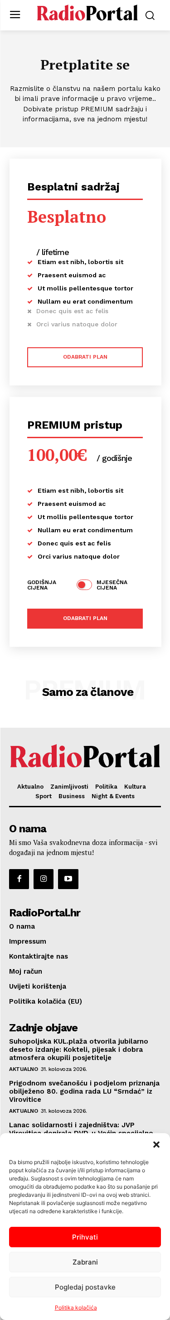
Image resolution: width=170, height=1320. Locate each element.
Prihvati (85, 1237)
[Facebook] (19, 879)
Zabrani (85, 1262)
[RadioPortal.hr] (87, 14)
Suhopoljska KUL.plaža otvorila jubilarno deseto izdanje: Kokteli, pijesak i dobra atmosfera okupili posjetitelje (78, 1049)
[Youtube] (68, 879)
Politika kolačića (76, 1307)
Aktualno (23, 1069)
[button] (156, 1144)
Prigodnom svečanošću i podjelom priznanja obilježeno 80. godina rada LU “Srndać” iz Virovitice (84, 1091)
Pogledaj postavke (85, 1287)
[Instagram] (43, 879)
